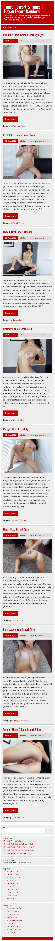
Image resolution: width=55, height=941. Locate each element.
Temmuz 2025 (13, 874)
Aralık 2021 (12, 898)
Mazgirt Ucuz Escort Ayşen (17, 429)
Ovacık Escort (18, 320)
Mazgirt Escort (19, 520)
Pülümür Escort (19, 126)
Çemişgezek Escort (21, 720)
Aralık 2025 (12, 871)
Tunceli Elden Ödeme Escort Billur (22, 729)
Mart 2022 (12, 889)
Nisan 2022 (12, 886)
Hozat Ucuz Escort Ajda (16, 529)
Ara (4, 827)
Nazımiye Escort (19, 420)
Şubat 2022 (12, 892)
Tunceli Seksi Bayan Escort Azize (19, 844)
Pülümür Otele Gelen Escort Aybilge (23, 34)
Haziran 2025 (13, 877)
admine (23, 41)
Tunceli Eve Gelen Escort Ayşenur (19, 850)
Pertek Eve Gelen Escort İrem (19, 135)
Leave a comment (37, 41)
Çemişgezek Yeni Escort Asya (19, 629)
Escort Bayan (13, 911)
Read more (10, 119)
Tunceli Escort (18, 817)
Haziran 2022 (13, 880)
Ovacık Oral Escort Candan (17, 232)
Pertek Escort (18, 223)
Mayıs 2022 (12, 883)
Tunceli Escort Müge (13, 841)
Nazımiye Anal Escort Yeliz (17, 328)
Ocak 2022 (12, 895)
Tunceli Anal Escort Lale (15, 853)
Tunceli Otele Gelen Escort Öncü (19, 847)
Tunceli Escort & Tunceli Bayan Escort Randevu (23, 8)
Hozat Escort (18, 620)
